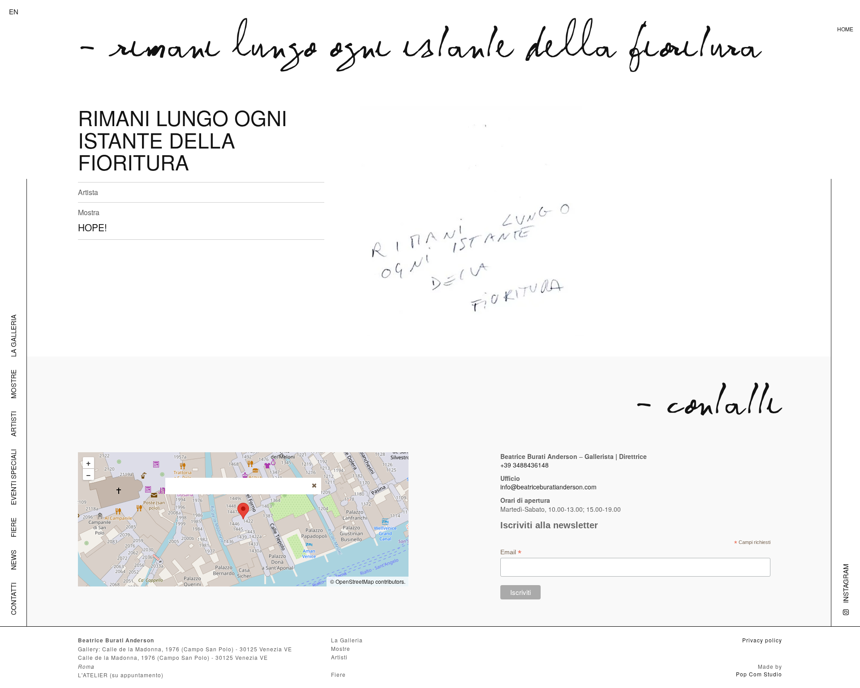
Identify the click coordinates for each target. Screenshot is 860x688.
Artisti (13, 424)
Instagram (845, 583)
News (13, 560)
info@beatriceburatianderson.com (548, 486)
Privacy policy (762, 640)
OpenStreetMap (354, 581)
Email (510, 552)
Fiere (13, 527)
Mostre (13, 384)
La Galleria (13, 335)
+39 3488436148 (524, 464)
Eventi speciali (13, 477)
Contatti (13, 598)
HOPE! (92, 227)
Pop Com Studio (759, 674)
